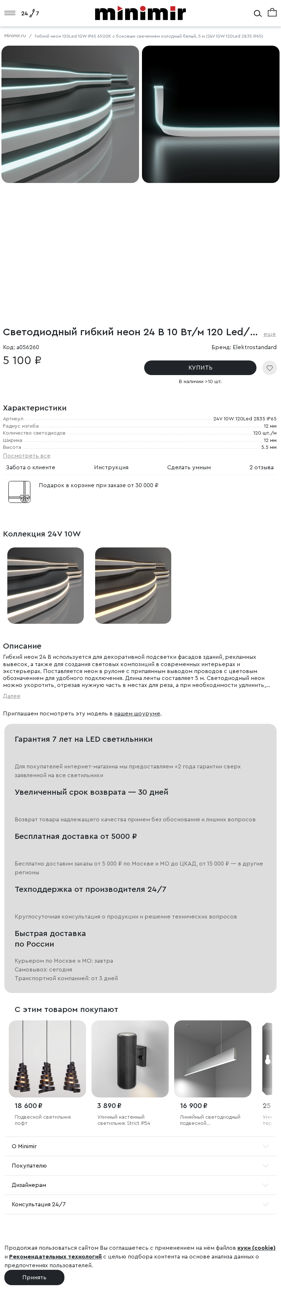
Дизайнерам (29, 1185)
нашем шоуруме (137, 714)
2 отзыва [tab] (262, 467)
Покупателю (29, 1166)
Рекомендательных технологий (55, 1257)
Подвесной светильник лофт (43, 1120)
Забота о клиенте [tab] (30, 467)
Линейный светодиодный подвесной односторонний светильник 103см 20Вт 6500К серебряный (210, 1121)
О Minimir (24, 1146)
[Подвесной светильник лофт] (47, 1058)
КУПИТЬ (200, 368)
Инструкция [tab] (111, 467)
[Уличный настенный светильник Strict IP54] (130, 1058)
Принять (34, 1277)
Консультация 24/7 (39, 1204)
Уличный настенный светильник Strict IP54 (123, 1120)
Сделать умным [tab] (189, 467)
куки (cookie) (256, 1248)
